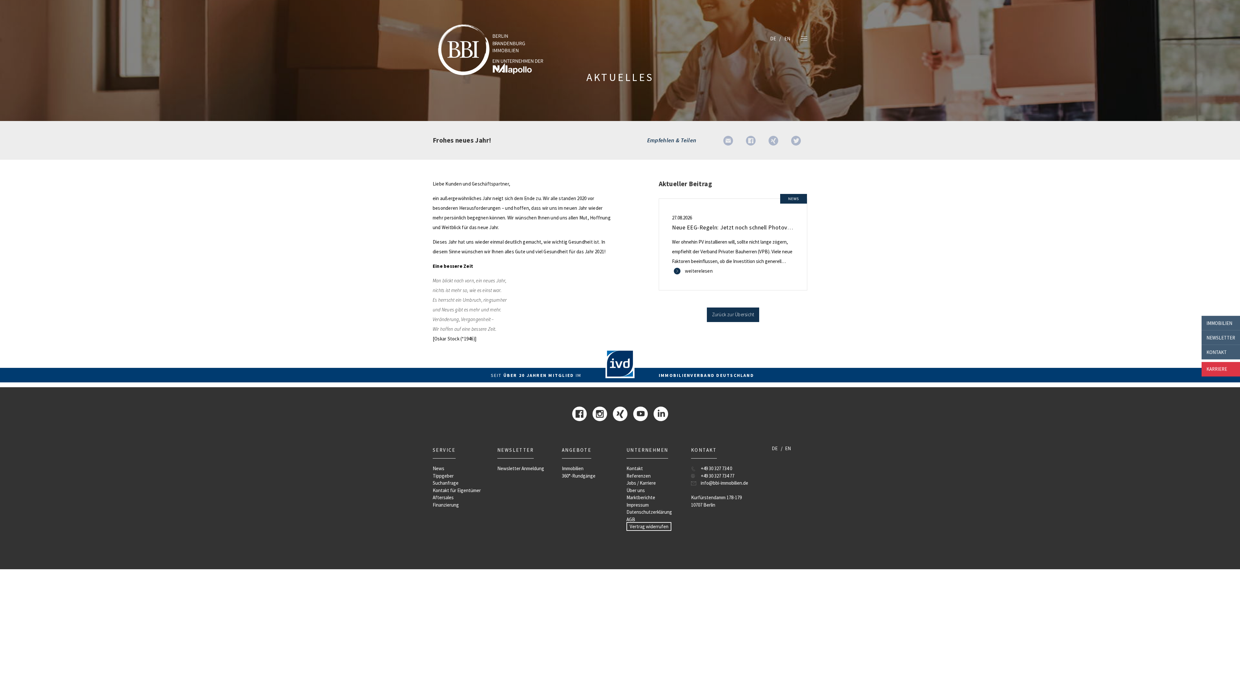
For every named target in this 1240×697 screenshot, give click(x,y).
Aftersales (443, 497)
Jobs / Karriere (641, 483)
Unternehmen (647, 450)
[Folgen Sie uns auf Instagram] (600, 413)
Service (444, 450)
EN (787, 38)
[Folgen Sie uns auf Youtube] (640, 413)
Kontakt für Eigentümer (457, 490)
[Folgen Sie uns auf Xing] (620, 413)
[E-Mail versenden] (728, 140)
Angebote (576, 450)
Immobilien (1219, 323)
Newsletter (1220, 337)
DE (773, 38)
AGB (630, 519)
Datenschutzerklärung (649, 512)
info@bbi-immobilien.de (724, 483)
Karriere (1216, 369)
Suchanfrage (446, 483)
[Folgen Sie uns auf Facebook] (579, 413)
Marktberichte (640, 497)
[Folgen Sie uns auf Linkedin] (661, 413)
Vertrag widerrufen (649, 526)
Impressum (637, 505)
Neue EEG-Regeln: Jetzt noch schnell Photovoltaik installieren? (753, 227)
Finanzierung (446, 505)
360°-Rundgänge (578, 476)
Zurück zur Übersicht (733, 314)
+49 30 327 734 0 (716, 468)
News (438, 468)
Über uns (635, 490)
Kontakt (1216, 352)
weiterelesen (699, 271)
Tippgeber (443, 476)
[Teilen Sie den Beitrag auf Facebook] (751, 140)
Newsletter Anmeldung (520, 468)
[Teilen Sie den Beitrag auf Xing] (773, 140)
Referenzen (638, 476)
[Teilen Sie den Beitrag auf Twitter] (796, 140)
